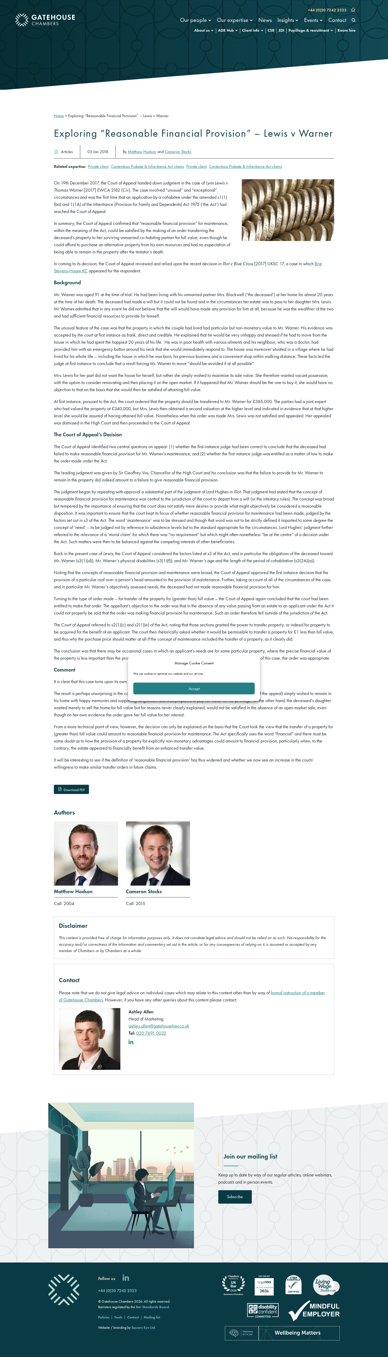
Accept (194, 688)
